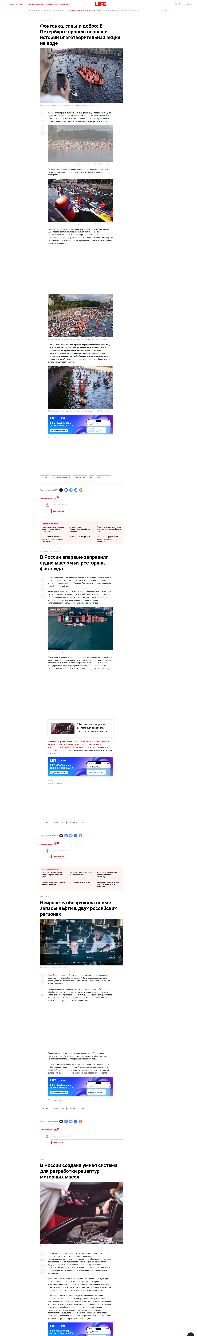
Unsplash (118, 1300)
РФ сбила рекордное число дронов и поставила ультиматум (107, 539)
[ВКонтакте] (76, 490)
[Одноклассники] (81, 490)
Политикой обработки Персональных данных (80, 11)
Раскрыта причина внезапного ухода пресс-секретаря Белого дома (109, 529)
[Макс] (66, 490)
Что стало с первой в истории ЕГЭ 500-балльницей (80, 873)
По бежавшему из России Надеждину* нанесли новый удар (53, 874)
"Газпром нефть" (58, 652)
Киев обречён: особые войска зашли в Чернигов (53, 883)
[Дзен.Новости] (61, 490)
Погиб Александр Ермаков (79, 537)
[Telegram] (71, 490)
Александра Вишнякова (57, 783)
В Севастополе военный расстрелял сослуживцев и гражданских (52, 539)
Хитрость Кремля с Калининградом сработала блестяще (79, 529)
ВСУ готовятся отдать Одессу (81, 882)
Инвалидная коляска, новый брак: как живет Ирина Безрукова (53, 529)
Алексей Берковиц (55, 438)
